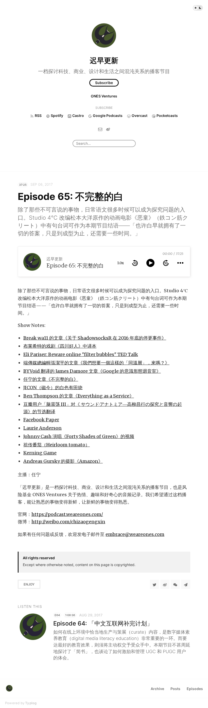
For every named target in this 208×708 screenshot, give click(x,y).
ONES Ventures (104, 96)
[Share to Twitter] (154, 584)
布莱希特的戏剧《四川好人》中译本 (59, 346)
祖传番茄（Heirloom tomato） (56, 445)
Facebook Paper (41, 420)
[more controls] (180, 262)
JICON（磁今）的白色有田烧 (52, 387)
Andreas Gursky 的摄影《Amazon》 (63, 461)
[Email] (100, 129)
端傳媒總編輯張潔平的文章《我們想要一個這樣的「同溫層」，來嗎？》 (96, 363)
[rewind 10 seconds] (135, 262)
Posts (175, 688)
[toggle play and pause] (150, 262)
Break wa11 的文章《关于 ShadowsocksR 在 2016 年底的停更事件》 (94, 338)
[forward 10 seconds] (165, 262)
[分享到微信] (175, 584)
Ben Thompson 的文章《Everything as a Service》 (78, 396)
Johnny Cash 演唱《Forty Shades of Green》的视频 (78, 436)
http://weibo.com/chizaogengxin (68, 522)
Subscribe (104, 82)
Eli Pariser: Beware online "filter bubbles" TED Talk (80, 354)
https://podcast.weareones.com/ (67, 514)
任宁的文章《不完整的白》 (50, 379)
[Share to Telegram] (185, 584)
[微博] (108, 129)
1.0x (120, 263)
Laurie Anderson (42, 428)
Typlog (31, 703)
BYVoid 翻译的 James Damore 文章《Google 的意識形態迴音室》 (92, 371)
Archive (157, 688)
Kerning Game (40, 453)
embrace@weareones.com (135, 534)
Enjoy (29, 584)
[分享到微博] (164, 584)
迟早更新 (104, 60)
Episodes (195, 688)
